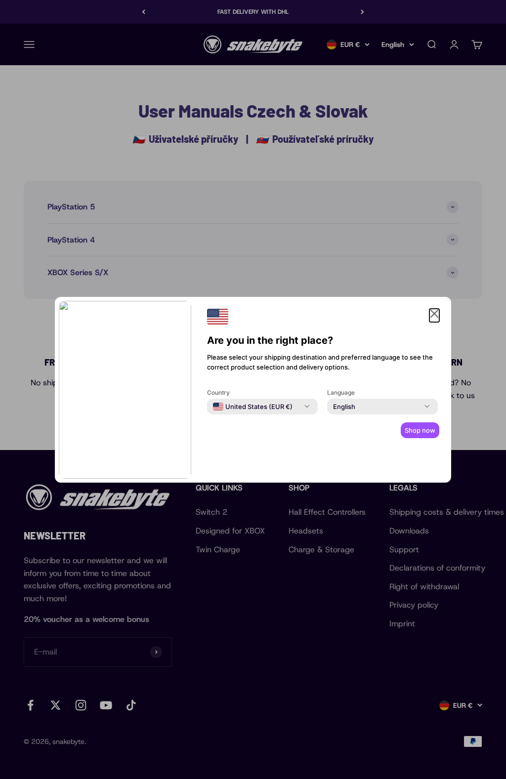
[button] (434, 316)
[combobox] (253, 406)
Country (218, 392)
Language (341, 392)
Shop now (420, 430)
